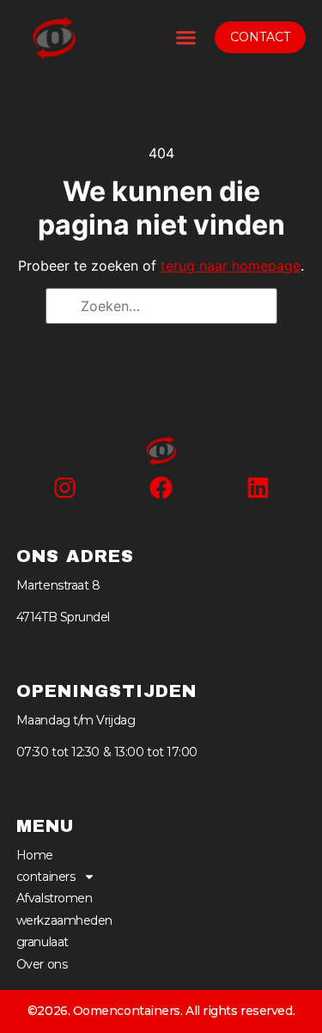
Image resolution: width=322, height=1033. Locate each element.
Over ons (41, 964)
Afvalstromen (54, 898)
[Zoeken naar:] (161, 306)
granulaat (42, 942)
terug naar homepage (231, 265)
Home (34, 855)
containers (46, 876)
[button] (186, 37)
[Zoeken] (64, 308)
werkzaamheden (64, 920)
